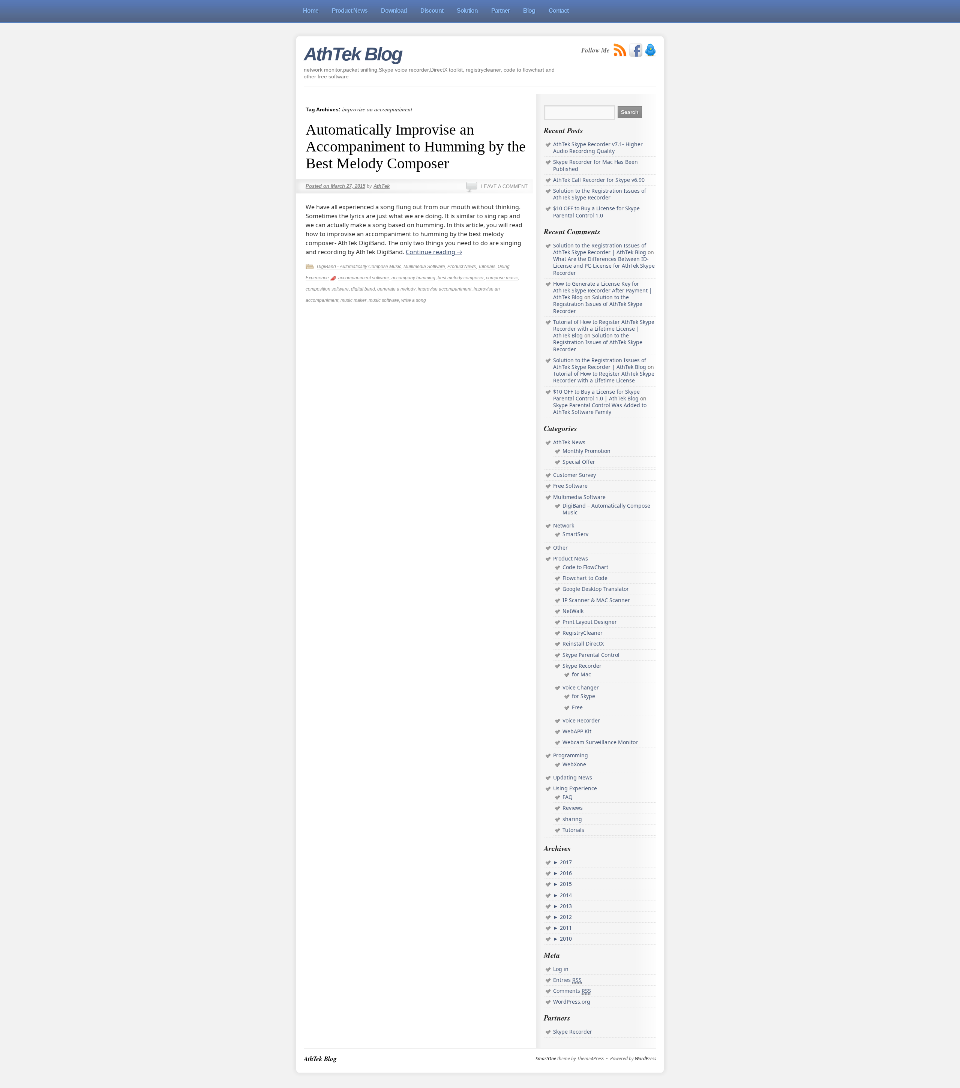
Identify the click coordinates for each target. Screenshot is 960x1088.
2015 (565, 883)
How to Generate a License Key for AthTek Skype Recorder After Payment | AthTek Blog (602, 290)
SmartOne (546, 1059)
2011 (565, 927)
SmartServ (575, 534)
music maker (353, 300)
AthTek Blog (353, 53)
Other (560, 547)
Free (577, 707)
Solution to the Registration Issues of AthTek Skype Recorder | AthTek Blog (599, 249)
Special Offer (578, 461)
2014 (565, 895)
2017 (565, 862)
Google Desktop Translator (595, 588)
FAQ (567, 796)
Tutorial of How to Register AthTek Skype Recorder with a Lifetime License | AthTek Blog (603, 328)
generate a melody (396, 289)
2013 (565, 906)
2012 (565, 916)
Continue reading (434, 252)
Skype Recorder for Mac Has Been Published (595, 165)
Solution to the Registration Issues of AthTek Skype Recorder (599, 194)
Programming (570, 755)
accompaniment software (363, 277)
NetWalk (573, 610)
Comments (572, 990)
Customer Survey (574, 474)
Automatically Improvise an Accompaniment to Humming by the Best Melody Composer (416, 146)
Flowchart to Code (585, 577)
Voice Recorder (581, 720)
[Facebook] (635, 50)
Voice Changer (580, 687)
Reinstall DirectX (583, 643)
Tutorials (486, 266)
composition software (327, 289)
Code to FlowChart (585, 567)
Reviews (572, 807)
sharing (572, 819)
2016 (565, 873)
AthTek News (569, 442)
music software (384, 300)
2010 (565, 938)
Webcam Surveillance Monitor (600, 742)
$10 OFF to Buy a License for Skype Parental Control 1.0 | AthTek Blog (596, 395)
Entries (567, 979)
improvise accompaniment (444, 289)
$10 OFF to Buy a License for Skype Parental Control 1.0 (596, 212)
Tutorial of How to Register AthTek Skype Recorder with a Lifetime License (603, 377)
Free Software (570, 485)
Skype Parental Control (591, 654)
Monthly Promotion (586, 450)
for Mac (581, 674)
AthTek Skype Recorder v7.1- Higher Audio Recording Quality (598, 147)
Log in (560, 969)
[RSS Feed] (620, 50)
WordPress (645, 1059)
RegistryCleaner (582, 632)
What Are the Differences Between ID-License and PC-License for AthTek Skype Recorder (604, 265)
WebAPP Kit (576, 731)
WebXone (574, 764)
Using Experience (575, 788)
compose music (502, 277)
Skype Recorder (582, 665)
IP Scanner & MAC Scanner (596, 600)
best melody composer (461, 277)
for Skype (583, 696)
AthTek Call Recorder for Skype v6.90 (599, 179)
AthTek (382, 186)
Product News (461, 266)
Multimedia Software (424, 266)
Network (563, 525)
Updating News (572, 777)
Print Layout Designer (589, 621)
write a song (413, 300)
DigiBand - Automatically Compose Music (359, 266)
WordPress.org (571, 1001)
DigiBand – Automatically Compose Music (606, 509)
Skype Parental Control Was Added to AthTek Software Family (599, 408)
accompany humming (413, 277)
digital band (363, 289)
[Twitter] (650, 50)
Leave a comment (504, 186)
